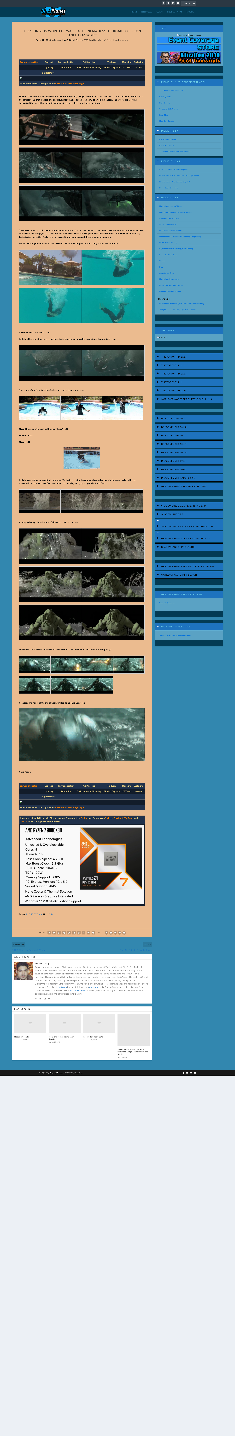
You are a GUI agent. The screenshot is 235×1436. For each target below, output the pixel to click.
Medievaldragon (54, 40)
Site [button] (163, 28)
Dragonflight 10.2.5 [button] (174, 427)
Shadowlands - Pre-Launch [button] (178, 547)
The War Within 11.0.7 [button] (174, 390)
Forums (190, 12)
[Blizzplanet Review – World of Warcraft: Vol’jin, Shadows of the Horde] (133, 1030)
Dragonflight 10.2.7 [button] (174, 418)
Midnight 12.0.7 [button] (170, 131)
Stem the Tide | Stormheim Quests (61, 1038)
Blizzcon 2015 (82, 40)
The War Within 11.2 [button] (173, 365)
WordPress (79, 1073)
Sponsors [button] (167, 330)
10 (41, 914)
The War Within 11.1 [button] (173, 382)
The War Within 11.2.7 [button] (174, 357)
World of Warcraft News (100, 40)
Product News (174, 12)
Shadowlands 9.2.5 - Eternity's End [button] (183, 506)
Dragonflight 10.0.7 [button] (174, 469)
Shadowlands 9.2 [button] (172, 514)
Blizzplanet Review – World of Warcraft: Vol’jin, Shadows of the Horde (133, 1051)
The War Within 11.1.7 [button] (174, 374)
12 (47, 914)
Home (134, 12)
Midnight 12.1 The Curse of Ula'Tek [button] (183, 82)
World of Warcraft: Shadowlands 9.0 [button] (185, 538)
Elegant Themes (56, 1073)
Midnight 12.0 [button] (169, 197)
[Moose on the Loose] (30, 1023)
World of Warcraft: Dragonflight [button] (183, 486)
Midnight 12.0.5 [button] (170, 161)
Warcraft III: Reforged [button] (176, 626)
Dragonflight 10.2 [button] (173, 435)
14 (52, 914)
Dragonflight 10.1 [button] (173, 461)
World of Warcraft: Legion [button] (179, 575)
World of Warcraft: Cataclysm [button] (181, 594)
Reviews (160, 12)
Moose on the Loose (23, 1037)
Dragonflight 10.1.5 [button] (174, 452)
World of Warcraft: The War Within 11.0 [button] (187, 399)
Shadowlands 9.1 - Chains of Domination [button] (187, 526)
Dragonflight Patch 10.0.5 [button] (178, 478)
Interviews (146, 12)
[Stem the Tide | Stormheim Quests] (65, 1023)
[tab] (189, 28)
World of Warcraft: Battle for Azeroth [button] (187, 566)
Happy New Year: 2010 (93, 1037)
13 (49, 914)
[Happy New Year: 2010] (99, 1023)
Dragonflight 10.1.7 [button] (174, 444)
